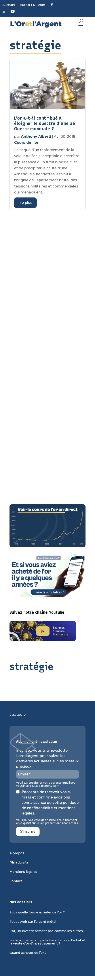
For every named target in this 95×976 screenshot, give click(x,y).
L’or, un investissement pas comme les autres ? (48, 931)
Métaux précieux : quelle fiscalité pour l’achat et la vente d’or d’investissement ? (48, 942)
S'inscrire (28, 831)
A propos (17, 853)
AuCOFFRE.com (32, 5)
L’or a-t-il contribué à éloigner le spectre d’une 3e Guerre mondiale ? (44, 123)
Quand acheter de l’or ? (28, 953)
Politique (22, 292)
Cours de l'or (26, 142)
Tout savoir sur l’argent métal (33, 922)
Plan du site (19, 862)
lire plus (25, 203)
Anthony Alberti (36, 136)
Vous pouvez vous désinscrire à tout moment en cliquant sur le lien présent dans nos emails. (47, 821)
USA (36, 292)
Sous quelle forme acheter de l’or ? (37, 912)
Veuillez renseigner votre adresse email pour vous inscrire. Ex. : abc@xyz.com (46, 784)
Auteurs (8, 5)
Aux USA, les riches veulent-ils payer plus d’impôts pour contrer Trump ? (45, 415)
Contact (16, 881)
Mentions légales (23, 872)
